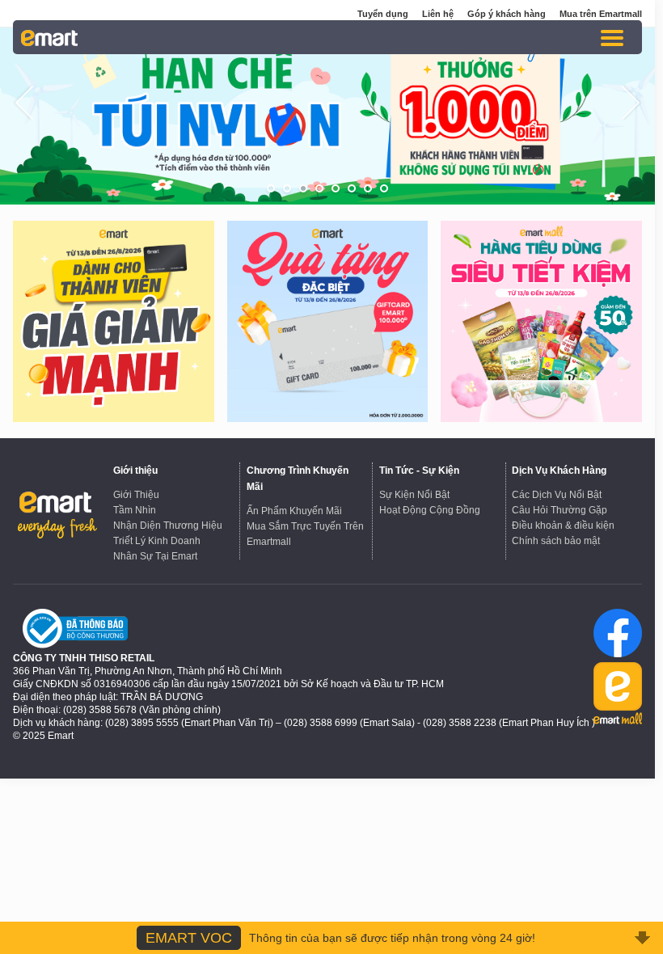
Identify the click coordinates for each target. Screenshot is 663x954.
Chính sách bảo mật (556, 541)
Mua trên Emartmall (601, 14)
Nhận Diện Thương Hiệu (167, 525)
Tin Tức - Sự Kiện (419, 470)
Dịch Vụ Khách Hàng (559, 470)
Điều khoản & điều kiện (563, 525)
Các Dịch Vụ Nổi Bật (557, 495)
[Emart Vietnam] (49, 37)
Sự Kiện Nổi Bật (414, 495)
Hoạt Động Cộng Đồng (429, 510)
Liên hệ (438, 14)
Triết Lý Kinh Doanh (157, 541)
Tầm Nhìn (134, 510)
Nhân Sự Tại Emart (155, 556)
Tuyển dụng (382, 14)
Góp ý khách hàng (506, 14)
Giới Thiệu (136, 495)
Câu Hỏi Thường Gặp (559, 510)
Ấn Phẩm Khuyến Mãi (294, 511)
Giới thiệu (135, 470)
